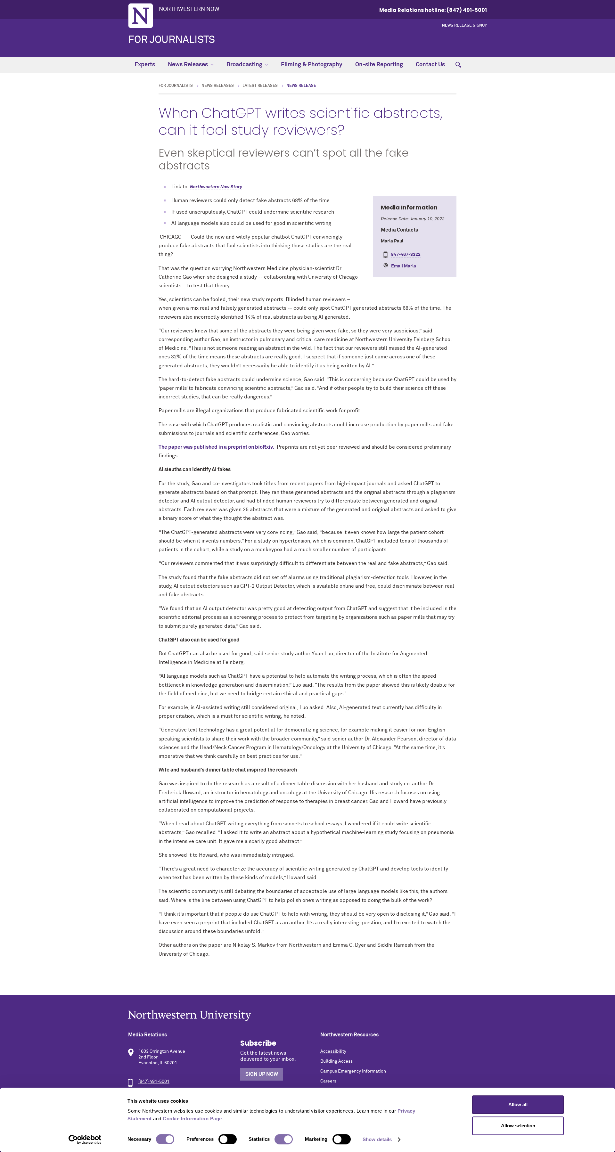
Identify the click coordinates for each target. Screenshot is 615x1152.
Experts (145, 65)
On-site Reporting (379, 65)
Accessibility (333, 1051)
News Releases (188, 65)
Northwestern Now (189, 9)
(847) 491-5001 (153, 1081)
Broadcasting (244, 65)
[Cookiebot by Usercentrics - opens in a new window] (85, 1139)
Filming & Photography (311, 65)
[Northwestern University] (307, 1015)
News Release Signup (464, 26)
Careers (328, 1081)
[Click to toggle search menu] (458, 65)
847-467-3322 (406, 254)
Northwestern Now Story (216, 187)
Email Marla (403, 266)
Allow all (518, 1104)
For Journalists (171, 40)
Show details (377, 1139)
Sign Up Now (261, 1074)
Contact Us (430, 65)
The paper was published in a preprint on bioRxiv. (216, 447)
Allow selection (518, 1125)
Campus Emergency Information (353, 1071)
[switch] (227, 1139)
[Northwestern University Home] (140, 15)
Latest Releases (260, 86)
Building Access (336, 1061)
